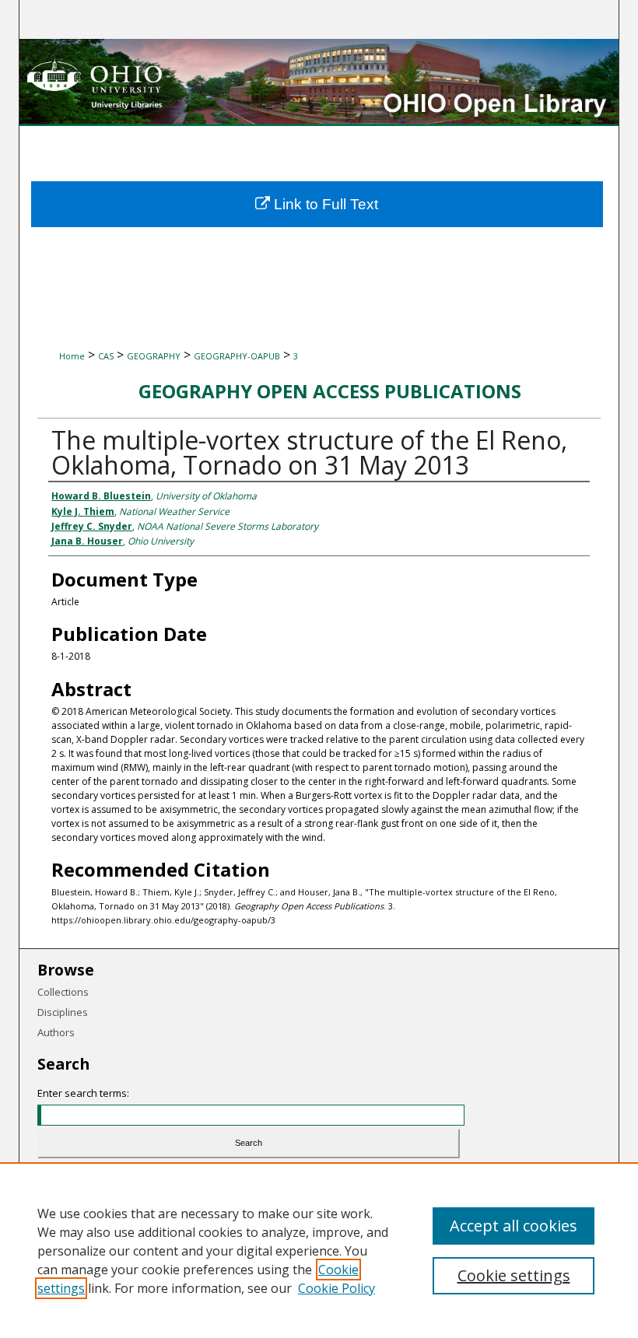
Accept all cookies (513, 1225)
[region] (319, 1250)
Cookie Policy (336, 1288)
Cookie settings (513, 1275)
